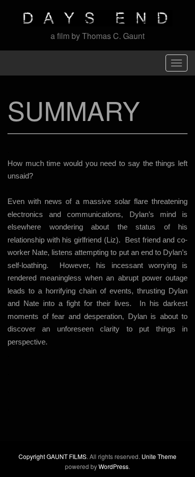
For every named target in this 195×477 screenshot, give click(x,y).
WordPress (113, 466)
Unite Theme (159, 456)
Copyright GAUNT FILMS (52, 456)
